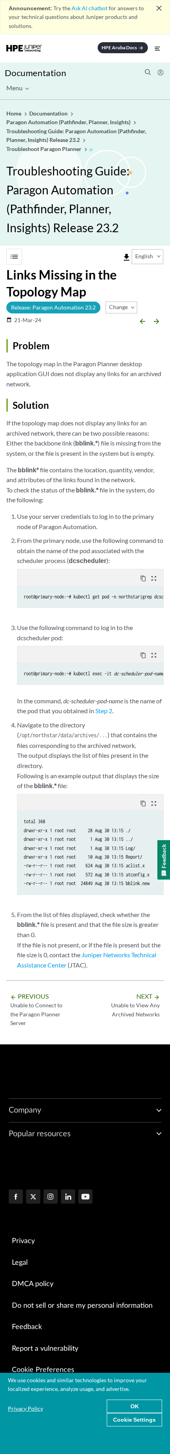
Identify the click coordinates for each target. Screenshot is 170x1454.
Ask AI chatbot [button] (90, 8)
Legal (20, 1262)
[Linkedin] (68, 1197)
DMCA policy (32, 1284)
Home (14, 113)
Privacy (23, 1241)
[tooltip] (126, 257)
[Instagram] (50, 1197)
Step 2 (103, 710)
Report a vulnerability (45, 1348)
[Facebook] (16, 1197)
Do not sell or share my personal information (82, 1305)
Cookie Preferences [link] (43, 1370)
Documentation (35, 72)
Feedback (27, 1327)
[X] (33, 1197)
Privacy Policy (25, 1408)
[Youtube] (85, 1197)
